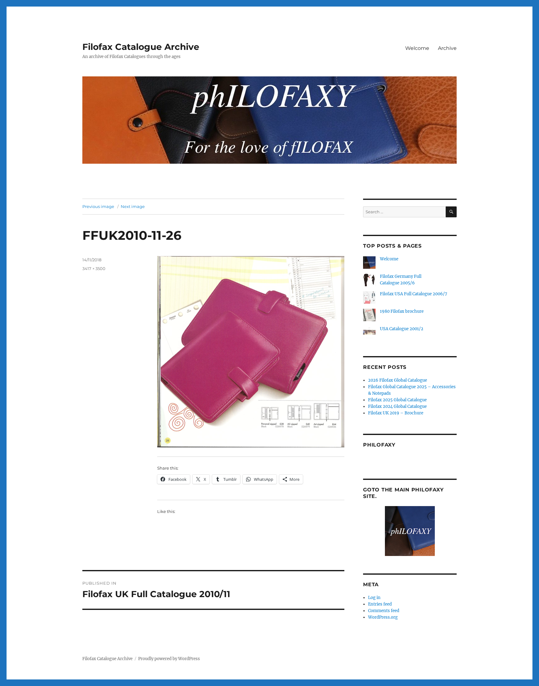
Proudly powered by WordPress (169, 658)
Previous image (98, 206)
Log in (374, 597)
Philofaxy (379, 445)
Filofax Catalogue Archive (140, 46)
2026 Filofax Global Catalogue (397, 380)
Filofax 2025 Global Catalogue (397, 400)
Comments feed (383, 610)
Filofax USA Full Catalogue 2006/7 (413, 294)
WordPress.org (383, 617)
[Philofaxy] (410, 531)
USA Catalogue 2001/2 (401, 328)
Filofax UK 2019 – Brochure (395, 413)
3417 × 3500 (93, 268)
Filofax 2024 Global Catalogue (397, 406)
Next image (133, 206)
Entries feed (380, 604)
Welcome (417, 48)
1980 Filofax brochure (402, 311)
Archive (447, 48)
